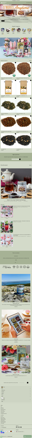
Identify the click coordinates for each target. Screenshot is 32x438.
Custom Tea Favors (3, 422)
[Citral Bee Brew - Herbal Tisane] (8, 89)
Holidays (17, 236)
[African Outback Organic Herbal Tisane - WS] (23, 71)
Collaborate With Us (3, 419)
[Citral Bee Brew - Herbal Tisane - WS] (23, 89)
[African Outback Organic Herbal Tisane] (8, 71)
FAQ (1, 406)
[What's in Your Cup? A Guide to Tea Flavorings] (16, 183)
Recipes (22, 236)
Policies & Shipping (3, 409)
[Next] (30, 22)
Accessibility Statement (4, 413)
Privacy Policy (2, 410)
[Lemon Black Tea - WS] (23, 142)
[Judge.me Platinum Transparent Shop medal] (17, 267)
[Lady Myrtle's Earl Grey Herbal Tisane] (8, 124)
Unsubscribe (2, 412)
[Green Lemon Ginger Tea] (8, 106)
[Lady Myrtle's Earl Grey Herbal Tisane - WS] (23, 124)
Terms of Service (3, 411)
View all (30, 60)
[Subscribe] (19, 159)
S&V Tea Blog (2, 423)
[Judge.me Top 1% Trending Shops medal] (24, 267)
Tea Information (3, 420)
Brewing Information (3, 421)
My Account (2, 408)
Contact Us (2, 407)
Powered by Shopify (9, 436)
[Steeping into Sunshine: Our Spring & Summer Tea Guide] (7, 212)
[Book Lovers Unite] (16, 359)
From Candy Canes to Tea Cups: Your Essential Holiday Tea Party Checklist (21, 235)
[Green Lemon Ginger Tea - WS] (23, 106)
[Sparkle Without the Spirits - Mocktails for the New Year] (7, 227)
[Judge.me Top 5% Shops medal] (28, 267)
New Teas (19, 236)
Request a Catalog (3, 418)
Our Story (2, 416)
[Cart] (29, 3)
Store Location (2, 417)
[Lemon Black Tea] (8, 142)
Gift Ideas (14, 236)
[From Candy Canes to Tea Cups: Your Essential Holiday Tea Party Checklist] (7, 240)
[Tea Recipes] (16, 324)
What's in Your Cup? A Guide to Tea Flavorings (16, 200)
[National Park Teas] (16, 288)
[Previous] (29, 22)
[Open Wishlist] (1, 437)
